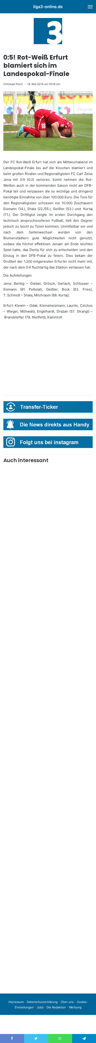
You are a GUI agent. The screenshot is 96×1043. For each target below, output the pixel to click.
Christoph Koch (13, 84)
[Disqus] (48, 927)
